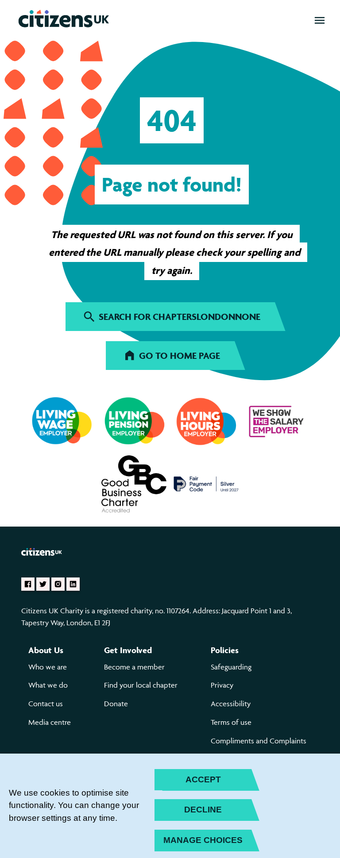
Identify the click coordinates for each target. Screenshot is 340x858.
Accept (203, 779)
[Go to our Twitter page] (43, 584)
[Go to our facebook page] (28, 584)
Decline (203, 809)
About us (45, 650)
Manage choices (203, 840)
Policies (225, 650)
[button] (320, 20)
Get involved (128, 650)
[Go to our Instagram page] (58, 584)
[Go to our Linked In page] (73, 584)
